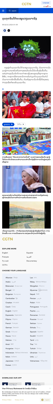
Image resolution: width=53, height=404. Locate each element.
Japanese (12, 360)
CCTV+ (5, 265)
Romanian (37, 315)
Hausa (11, 335)
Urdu (33, 356)
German (12, 327)
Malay (38, 281)
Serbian (36, 323)
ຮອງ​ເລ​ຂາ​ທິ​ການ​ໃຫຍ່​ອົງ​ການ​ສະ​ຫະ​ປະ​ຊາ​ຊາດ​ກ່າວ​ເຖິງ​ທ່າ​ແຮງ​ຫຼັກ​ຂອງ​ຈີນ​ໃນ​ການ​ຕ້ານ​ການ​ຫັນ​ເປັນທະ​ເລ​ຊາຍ (25, 196)
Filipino (12, 319)
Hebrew (11, 340)
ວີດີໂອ (19, 124)
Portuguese (38, 306)
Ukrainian (38, 352)
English (5, 253)
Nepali (34, 294)
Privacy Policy (6, 400)
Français (5, 257)
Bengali (10, 290)
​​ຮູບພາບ (7, 124)
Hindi (9, 344)
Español (29, 253)
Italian (11, 356)
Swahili (36, 335)
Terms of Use (19, 400)
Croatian (12, 302)
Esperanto (14, 315)
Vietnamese (38, 360)
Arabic (11, 281)
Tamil (34, 340)
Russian (36, 319)
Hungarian (13, 348)
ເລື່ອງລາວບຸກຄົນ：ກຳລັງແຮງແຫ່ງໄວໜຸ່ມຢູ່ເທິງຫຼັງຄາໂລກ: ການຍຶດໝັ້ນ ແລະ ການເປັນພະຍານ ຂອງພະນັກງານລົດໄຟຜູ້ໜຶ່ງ (26, 232)
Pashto (35, 311)
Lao (33, 277)
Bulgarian (13, 294)
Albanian (12, 277)
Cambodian (12, 298)
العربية (28, 257)
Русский (5, 261)
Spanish (36, 331)
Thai (33, 344)
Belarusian (14, 286)
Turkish (35, 348)
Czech (11, 306)
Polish (35, 302)
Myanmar (38, 290)
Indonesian (17, 352)
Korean (11, 365)
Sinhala (35, 327)
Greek (11, 331)
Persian (35, 298)
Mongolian (37, 286)
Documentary (31, 261)
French (12, 323)
